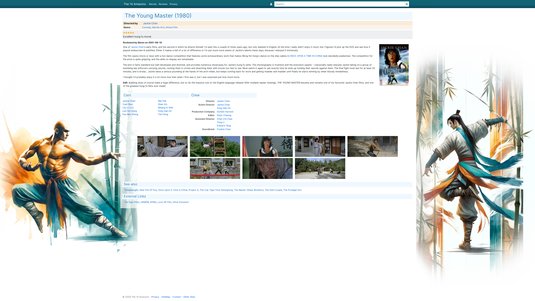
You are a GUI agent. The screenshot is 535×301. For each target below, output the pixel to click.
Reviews (163, 4)
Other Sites (189, 296)
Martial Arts (158, 27)
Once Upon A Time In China (306, 55)
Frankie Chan (224, 129)
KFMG (153, 202)
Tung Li (221, 122)
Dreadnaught (131, 190)
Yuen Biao (127, 104)
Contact (176, 296)
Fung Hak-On (165, 111)
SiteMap (165, 296)
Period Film (172, 27)
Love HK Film (165, 202)
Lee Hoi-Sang (129, 111)
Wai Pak (162, 100)
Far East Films (132, 202)
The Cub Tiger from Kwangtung (216, 190)
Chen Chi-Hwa (224, 118)
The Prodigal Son (292, 190)
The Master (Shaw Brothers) (249, 190)
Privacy (173, 4)
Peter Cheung (224, 115)
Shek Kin (162, 104)
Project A (193, 190)
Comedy (146, 27)
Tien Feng (163, 114)
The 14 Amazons (135, 4)
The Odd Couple (273, 190)
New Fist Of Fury (148, 190)
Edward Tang (224, 125)
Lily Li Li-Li (128, 107)
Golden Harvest (225, 111)
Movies (153, 4)
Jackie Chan (150, 23)
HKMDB (145, 202)
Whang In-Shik (165, 107)
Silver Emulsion (181, 202)
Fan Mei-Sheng (130, 114)
